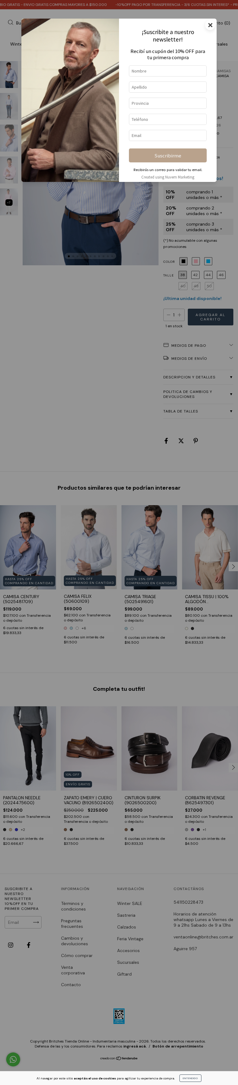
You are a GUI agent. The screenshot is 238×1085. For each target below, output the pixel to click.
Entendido (190, 1078)
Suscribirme (167, 155)
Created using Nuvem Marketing (167, 176)
